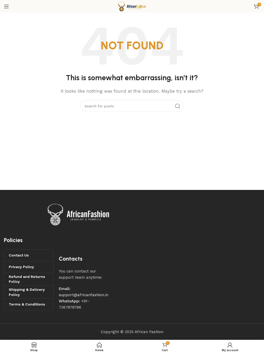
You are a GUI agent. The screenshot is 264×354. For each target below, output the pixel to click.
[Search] (178, 106)
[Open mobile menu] (6, 6)
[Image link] (78, 214)
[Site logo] (132, 6)
